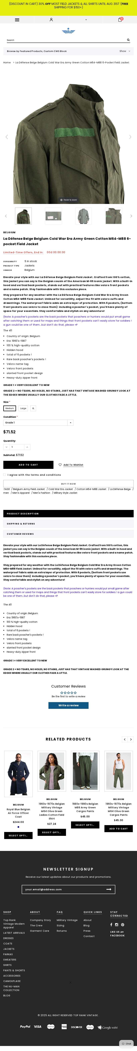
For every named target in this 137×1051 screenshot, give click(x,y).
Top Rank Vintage (85, 1015)
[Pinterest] (122, 925)
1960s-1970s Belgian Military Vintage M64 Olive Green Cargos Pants (118, 809)
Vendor (7, 270)
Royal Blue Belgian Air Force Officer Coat (18, 813)
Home (7, 62)
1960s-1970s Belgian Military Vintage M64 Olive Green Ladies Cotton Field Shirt (52, 811)
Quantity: (9, 441)
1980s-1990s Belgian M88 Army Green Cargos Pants (85, 807)
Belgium (9, 232)
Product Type (11, 265)
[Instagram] (116, 925)
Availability (10, 261)
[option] (18, 797)
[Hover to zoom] (68, 138)
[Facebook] (111, 925)
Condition (10, 417)
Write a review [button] (68, 705)
